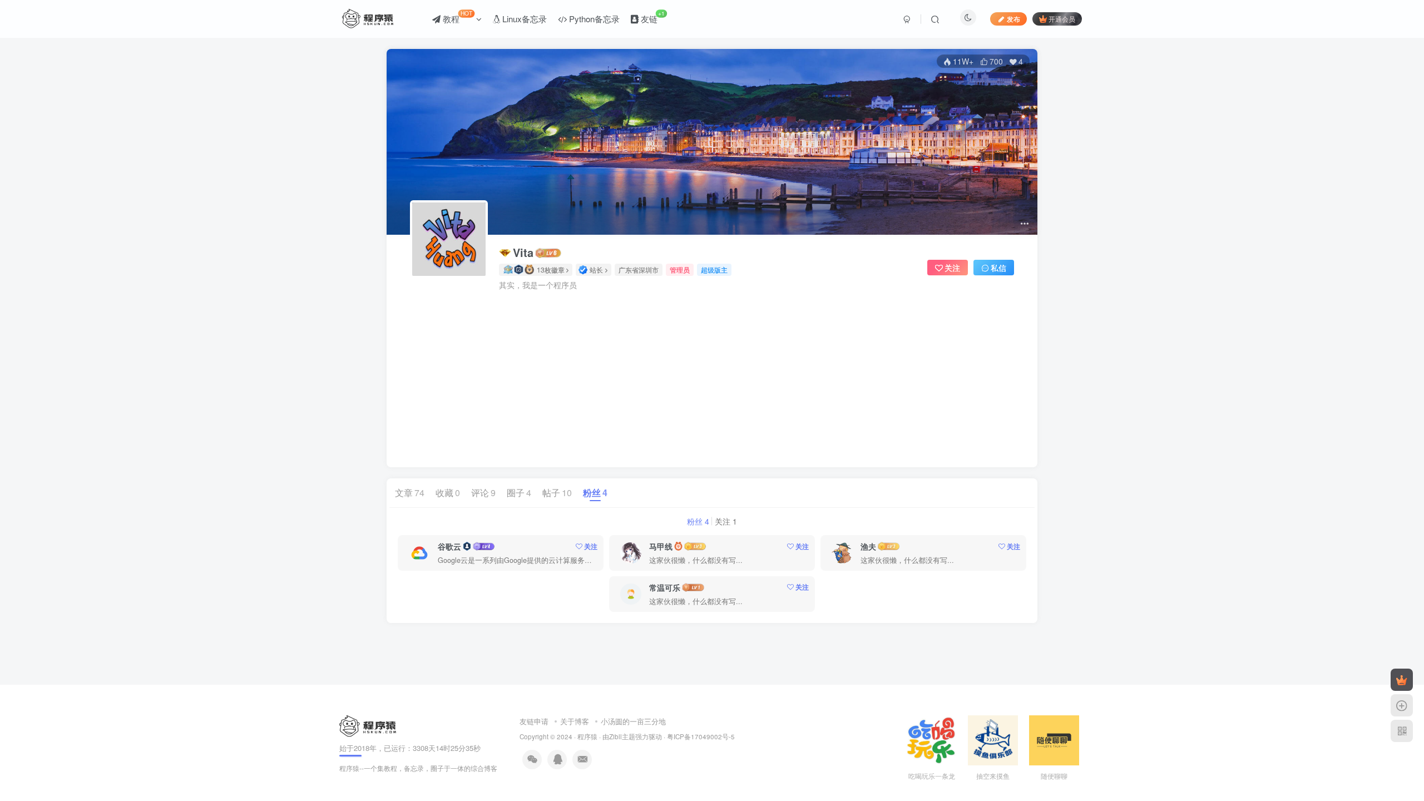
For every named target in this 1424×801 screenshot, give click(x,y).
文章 (409, 492)
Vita (523, 252)
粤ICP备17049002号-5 (701, 736)
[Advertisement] (712, 374)
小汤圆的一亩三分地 (633, 721)
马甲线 (661, 546)
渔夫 (868, 546)
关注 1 (726, 521)
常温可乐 (664, 587)
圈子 (519, 492)
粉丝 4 (698, 521)
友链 (652, 16)
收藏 (448, 492)
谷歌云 (449, 546)
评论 (483, 492)
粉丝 (595, 492)
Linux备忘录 (523, 18)
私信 (998, 267)
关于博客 (574, 721)
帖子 (557, 492)
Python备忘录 (593, 18)
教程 (456, 16)
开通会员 (1062, 18)
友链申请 (534, 721)
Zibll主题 (622, 736)
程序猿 (587, 736)
